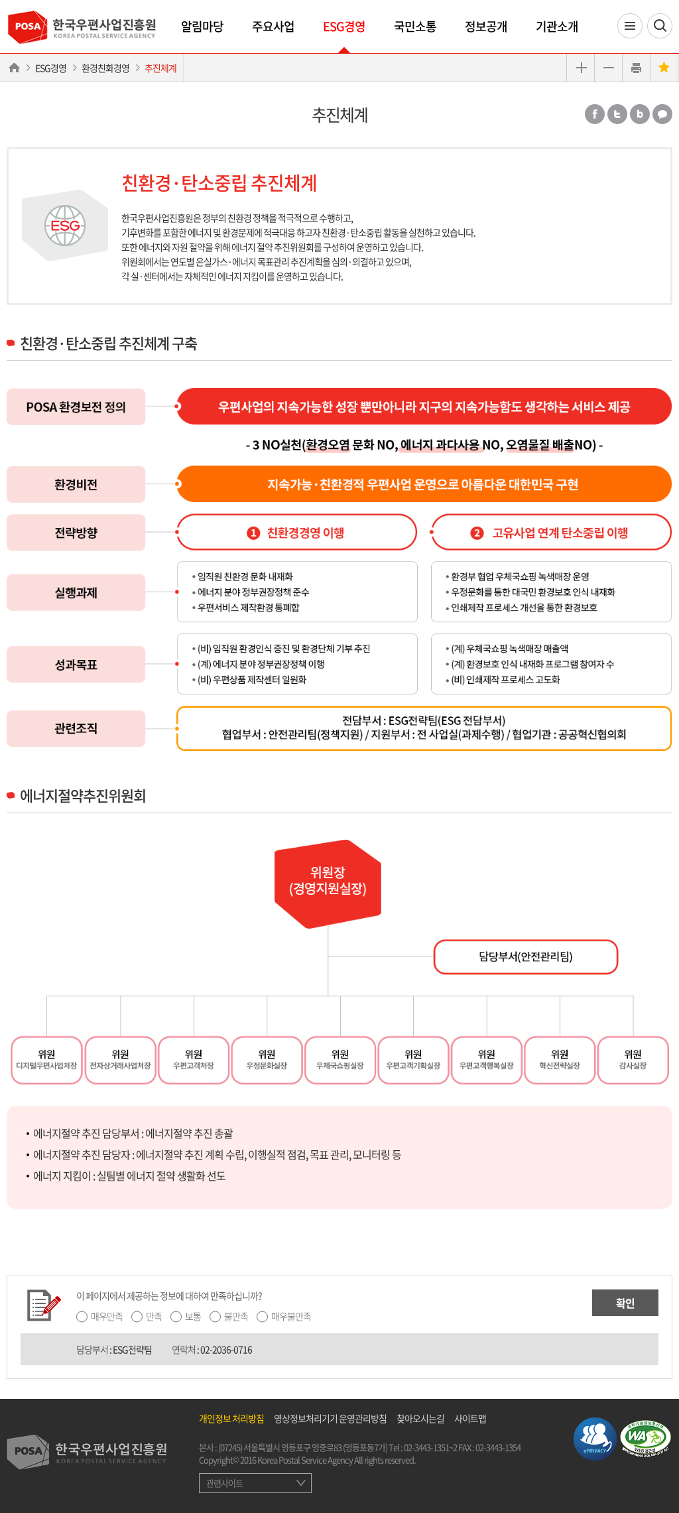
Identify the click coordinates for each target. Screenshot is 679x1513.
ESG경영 (344, 26)
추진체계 (160, 67)
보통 (193, 1316)
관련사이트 (224, 1483)
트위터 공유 (617, 114)
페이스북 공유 (595, 114)
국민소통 (415, 26)
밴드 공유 (640, 114)
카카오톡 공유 (662, 114)
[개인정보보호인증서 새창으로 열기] (595, 1437)
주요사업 (273, 26)
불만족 (236, 1316)
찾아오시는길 (420, 1418)
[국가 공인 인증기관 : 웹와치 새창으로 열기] (645, 1437)
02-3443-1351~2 (430, 1447)
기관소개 (557, 26)
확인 (625, 1303)
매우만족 (107, 1316)
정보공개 (486, 26)
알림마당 (202, 26)
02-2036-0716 (226, 1349)
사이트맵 (470, 1418)
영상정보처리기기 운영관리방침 (330, 1418)
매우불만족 (291, 1316)
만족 (154, 1316)
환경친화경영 (105, 67)
